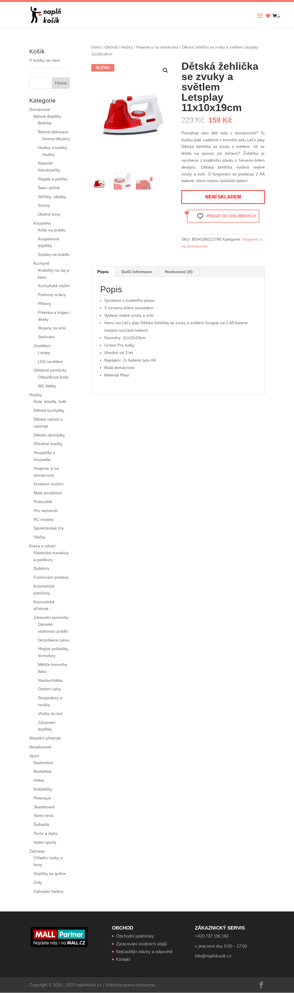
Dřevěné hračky (48, 443)
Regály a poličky (52, 179)
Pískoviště (43, 501)
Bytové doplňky (47, 116)
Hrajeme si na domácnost (157, 47)
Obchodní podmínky (135, 936)
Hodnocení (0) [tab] (179, 271)
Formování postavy (51, 577)
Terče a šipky (45, 833)
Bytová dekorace (53, 132)
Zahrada (37, 851)
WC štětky (47, 386)
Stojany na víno (52, 328)
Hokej (39, 780)
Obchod (111, 47)
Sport (34, 756)
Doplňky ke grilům (50, 873)
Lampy (44, 352)
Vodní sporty (45, 842)
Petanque (42, 798)
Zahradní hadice (48, 891)
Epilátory (41, 568)
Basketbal (42, 771)
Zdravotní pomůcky (51, 617)
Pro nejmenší (46, 510)
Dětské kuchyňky (49, 410)
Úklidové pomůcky (50, 370)
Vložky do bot (50, 713)
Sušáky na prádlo (53, 254)
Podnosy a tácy (52, 294)
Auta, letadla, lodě (50, 401)
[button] (165, 70)
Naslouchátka (50, 680)
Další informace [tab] (136, 271)
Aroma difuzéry (56, 138)
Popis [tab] (103, 271)
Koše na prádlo (51, 230)
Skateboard (44, 807)
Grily (38, 882)
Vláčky (39, 537)
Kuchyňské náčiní (54, 285)
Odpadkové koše (53, 377)
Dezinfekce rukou (53, 640)
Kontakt (123, 959)
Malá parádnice (48, 492)
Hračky (127, 47)
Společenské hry (49, 528)
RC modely (44, 519)
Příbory (44, 303)
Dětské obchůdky (49, 435)
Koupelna (42, 223)
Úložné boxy (49, 214)
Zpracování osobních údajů (141, 943)
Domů (96, 47)
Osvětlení (42, 345)
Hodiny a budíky (52, 147)
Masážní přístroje (45, 738)
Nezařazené (40, 747)
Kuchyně (41, 263)
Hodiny (48, 154)
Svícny (44, 205)
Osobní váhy (49, 689)
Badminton (43, 762)
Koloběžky (43, 789)
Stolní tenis (44, 815)
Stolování (46, 337)
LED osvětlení (50, 361)
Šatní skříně (49, 188)
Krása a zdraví (42, 546)
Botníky (44, 123)
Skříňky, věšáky (52, 196)
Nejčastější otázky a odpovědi (144, 951)
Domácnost (39, 109)
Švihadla (41, 824)
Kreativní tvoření (48, 484)
